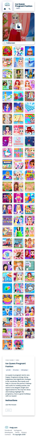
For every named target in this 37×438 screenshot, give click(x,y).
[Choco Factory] (18, 254)
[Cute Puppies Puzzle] (18, 311)
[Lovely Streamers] (18, 288)
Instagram (18, 430)
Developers (9, 432)
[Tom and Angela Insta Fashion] (30, 322)
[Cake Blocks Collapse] (18, 333)
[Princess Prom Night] (7, 209)
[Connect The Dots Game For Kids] (18, 243)
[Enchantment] (30, 164)
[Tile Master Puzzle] (7, 119)
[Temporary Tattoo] (30, 288)
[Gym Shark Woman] (7, 311)
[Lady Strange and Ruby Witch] (30, 254)
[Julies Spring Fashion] (18, 299)
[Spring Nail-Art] (30, 186)
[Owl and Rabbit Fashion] (7, 73)
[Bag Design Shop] (7, 175)
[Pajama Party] (18, 277)
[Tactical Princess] (18, 73)
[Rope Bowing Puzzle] (30, 141)
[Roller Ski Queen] (30, 62)
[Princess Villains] (7, 198)
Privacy (24, 432)
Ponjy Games (10, 360)
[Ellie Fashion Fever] (18, 209)
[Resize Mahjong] (7, 164)
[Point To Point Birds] (7, 152)
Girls (17, 360)
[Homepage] (7, 4)
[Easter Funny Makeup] (18, 130)
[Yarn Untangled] (18, 141)
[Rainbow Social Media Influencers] (30, 85)
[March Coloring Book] (18, 51)
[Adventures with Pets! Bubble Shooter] (30, 119)
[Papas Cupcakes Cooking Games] (30, 51)
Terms (17, 432)
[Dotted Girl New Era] (30, 73)
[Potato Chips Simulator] (7, 299)
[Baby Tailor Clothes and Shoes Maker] (7, 277)
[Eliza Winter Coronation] (18, 62)
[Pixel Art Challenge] (30, 96)
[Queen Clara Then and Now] (7, 333)
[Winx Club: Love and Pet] (30, 299)
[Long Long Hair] (18, 119)
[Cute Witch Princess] (7, 344)
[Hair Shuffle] (18, 322)
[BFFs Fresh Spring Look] (18, 186)
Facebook (8, 430)
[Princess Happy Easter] (18, 175)
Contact (8, 435)
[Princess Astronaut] (7, 141)
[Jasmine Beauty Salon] (7, 130)
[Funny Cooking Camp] (7, 186)
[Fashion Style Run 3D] (7, 96)
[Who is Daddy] (18, 231)
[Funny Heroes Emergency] (7, 322)
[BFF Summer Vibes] (18, 344)
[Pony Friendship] (18, 220)
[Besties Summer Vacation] (7, 243)
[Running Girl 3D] (30, 198)
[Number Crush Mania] (18, 152)
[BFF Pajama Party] (30, 333)
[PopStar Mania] (30, 175)
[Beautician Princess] (30, 243)
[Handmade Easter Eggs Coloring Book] (7, 51)
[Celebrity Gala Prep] (30, 311)
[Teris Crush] (30, 265)
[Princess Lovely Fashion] (18, 85)
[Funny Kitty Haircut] (30, 152)
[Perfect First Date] (7, 107)
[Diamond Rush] (30, 107)
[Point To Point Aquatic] (30, 130)
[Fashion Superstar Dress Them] (18, 164)
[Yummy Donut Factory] (7, 62)
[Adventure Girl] (7, 85)
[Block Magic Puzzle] (7, 288)
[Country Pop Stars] (18, 265)
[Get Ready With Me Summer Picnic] (30, 277)
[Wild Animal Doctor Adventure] (18, 107)
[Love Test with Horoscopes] (18, 198)
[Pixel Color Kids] (7, 220)
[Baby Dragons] (18, 96)
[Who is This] (7, 265)
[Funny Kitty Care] (7, 231)
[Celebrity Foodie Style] (30, 231)
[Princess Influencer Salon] (30, 220)
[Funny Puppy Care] (30, 209)
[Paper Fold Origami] (7, 254)
